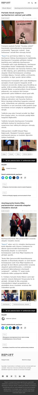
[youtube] (24, 376)
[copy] (25, 177)
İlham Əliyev (6, 8)
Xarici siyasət (5, 18)
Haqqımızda (5, 360)
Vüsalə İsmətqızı (11, 168)
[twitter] (14, 177)
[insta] (7, 376)
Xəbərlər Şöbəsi (11, 318)
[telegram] (10, 177)
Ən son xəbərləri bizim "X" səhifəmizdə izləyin (20, 160)
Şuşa (4, 154)
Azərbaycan (6, 304)
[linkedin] (17, 177)
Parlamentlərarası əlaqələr (21, 304)
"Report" (4, 56)
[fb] (2, 177)
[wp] (6, 177)
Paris (18, 154)
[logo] (5, 3)
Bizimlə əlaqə (26, 360)
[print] (21, 177)
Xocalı (11, 154)
